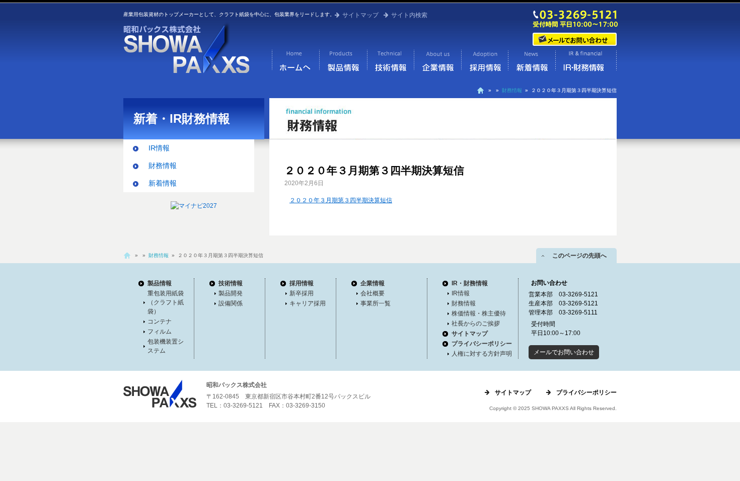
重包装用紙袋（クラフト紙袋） (165, 302)
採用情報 (484, 62)
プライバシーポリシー (482, 343)
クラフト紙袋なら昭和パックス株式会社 (295, 62)
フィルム (159, 331)
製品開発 (230, 293)
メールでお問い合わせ (575, 39)
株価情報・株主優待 (479, 313)
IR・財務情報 (586, 62)
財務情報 (512, 90)
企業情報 (437, 62)
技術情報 (390, 62)
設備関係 (230, 303)
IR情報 (159, 148)
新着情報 (531, 62)
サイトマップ (360, 15)
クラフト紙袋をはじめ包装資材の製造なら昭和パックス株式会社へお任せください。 (186, 47)
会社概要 (372, 293)
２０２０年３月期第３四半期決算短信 (340, 200)
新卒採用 (301, 293)
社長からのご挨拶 (476, 323)
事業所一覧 (375, 303)
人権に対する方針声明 (482, 353)
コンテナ (159, 321)
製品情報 (343, 62)
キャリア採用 (307, 303)
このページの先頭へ (576, 255)
